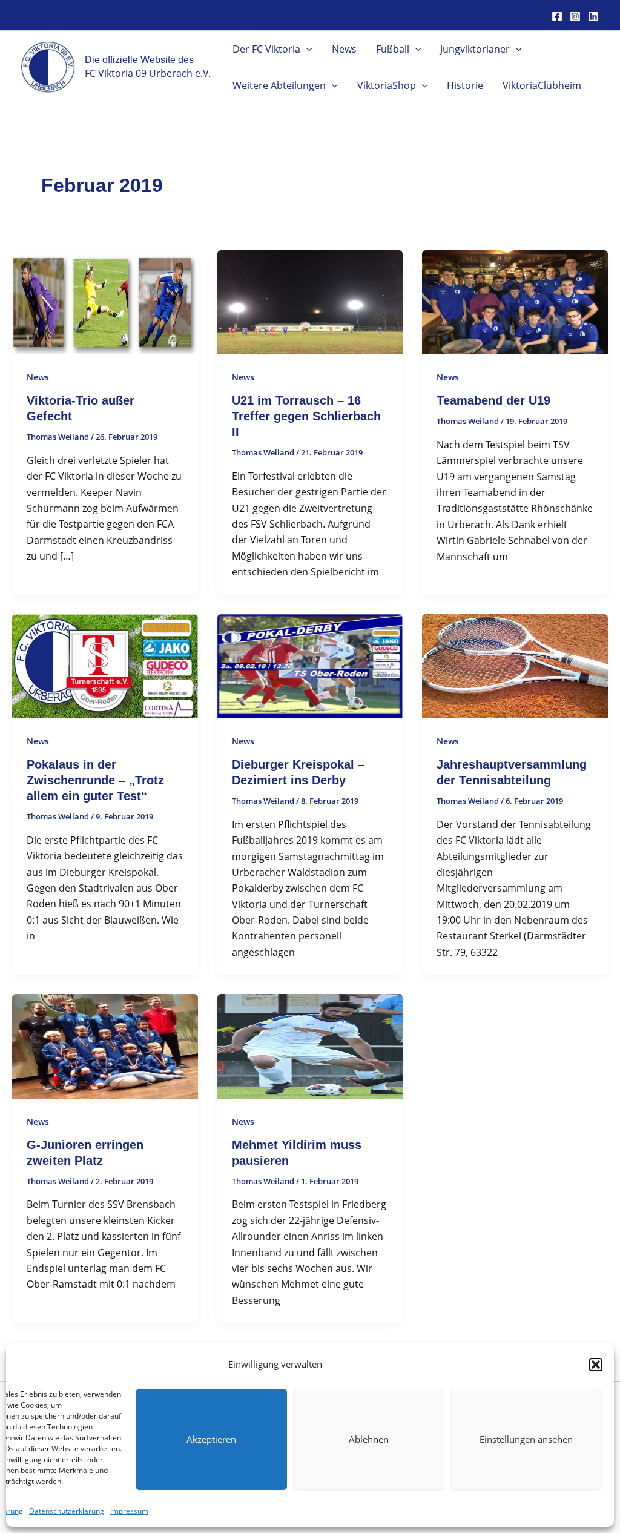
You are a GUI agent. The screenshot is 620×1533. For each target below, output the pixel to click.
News (344, 49)
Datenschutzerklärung (66, 1511)
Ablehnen (369, 1439)
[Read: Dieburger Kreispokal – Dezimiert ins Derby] (310, 665)
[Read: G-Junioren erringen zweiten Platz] (105, 1045)
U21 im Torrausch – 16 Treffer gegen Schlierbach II (306, 416)
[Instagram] (575, 16)
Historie (465, 85)
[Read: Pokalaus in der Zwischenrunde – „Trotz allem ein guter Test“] (105, 665)
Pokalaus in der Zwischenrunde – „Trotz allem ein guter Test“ (95, 780)
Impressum (129, 1511)
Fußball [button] (392, 49)
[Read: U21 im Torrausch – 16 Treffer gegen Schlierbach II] (310, 301)
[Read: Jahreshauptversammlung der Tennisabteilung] (515, 665)
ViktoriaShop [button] (386, 85)
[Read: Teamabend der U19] (515, 301)
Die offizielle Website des (139, 60)
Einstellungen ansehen (526, 1439)
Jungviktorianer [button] (475, 49)
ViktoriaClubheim (542, 85)
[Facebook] (557, 16)
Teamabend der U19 (493, 400)
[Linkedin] (593, 16)
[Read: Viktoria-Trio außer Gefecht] (105, 301)
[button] (596, 1365)
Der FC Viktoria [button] (266, 49)
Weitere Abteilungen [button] (279, 85)
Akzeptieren (211, 1439)
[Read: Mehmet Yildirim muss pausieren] (310, 1045)
